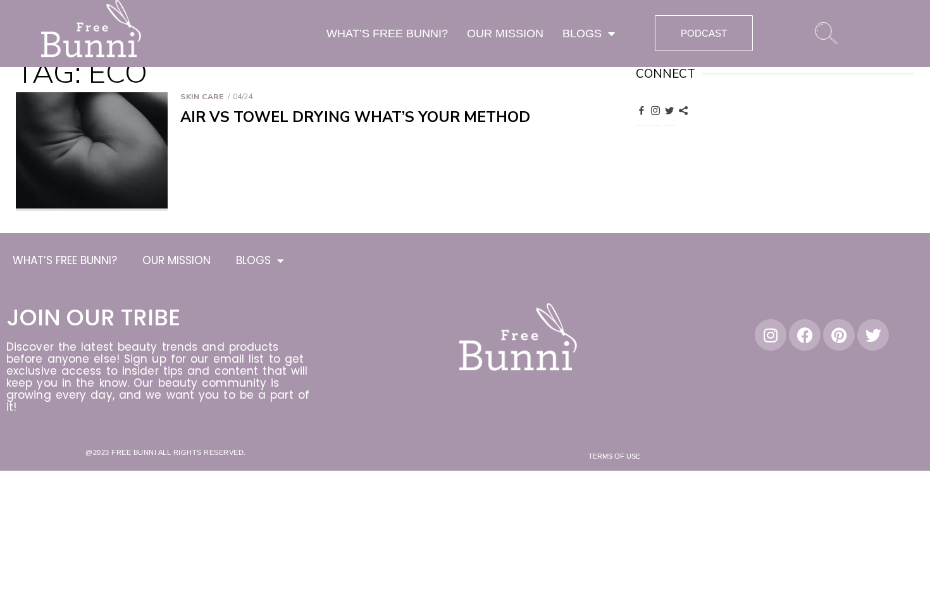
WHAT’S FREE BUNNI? (387, 33)
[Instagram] (655, 109)
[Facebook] (641, 109)
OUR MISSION (505, 33)
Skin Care (201, 97)
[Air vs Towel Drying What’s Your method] (92, 152)
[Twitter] (669, 109)
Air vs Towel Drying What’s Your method (355, 117)
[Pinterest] (683, 109)
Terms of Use (614, 456)
